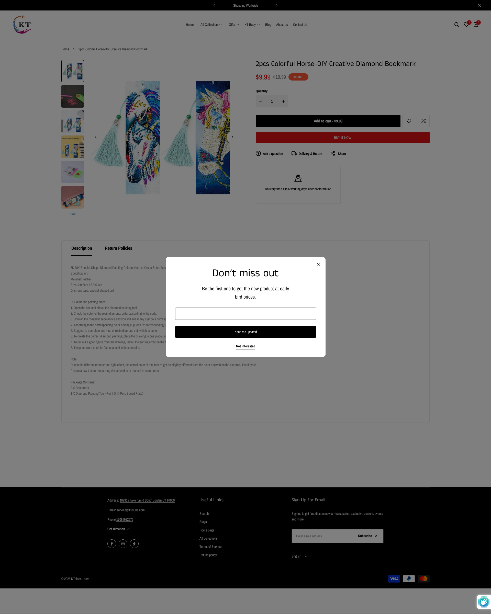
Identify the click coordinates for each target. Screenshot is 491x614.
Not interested (245, 346)
